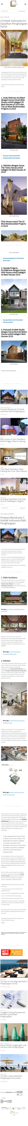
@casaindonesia (23, 1108)
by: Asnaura (3, 1019)
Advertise (13, 1107)
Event (1, 437)
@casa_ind (16, 1108)
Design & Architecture (5, 407)
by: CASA (2, 444)
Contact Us (18, 1107)
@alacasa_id (10, 1108)
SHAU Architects (18, 557)
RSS (22, 1107)
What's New (3, 497)
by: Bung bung (3, 1081)
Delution (3, 559)
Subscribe (9, 1107)
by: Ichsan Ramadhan (21, 11)
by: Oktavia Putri (3, 414)
